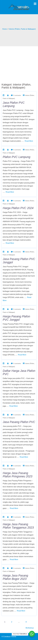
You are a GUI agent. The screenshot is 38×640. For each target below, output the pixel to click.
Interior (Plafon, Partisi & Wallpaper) (22, 29)
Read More (29, 141)
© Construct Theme (9, 636)
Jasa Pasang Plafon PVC (19, 422)
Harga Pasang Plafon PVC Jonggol (16, 318)
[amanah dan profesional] (19, 7)
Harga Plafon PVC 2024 (18, 208)
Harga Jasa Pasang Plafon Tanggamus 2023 (18, 526)
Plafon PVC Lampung (16, 157)
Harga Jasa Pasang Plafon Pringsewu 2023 (17, 474)
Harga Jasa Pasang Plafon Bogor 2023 (15, 577)
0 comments (17, 95)
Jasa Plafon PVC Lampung (14, 104)
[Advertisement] (19, 63)
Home (4, 29)
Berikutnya (30, 628)
